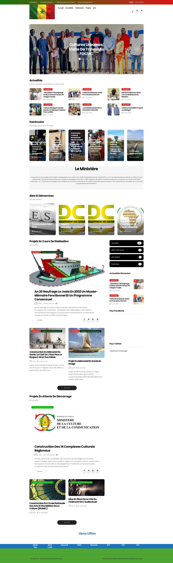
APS (123, 545)
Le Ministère (33, 2)
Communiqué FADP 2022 (42, 226)
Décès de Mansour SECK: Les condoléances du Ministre (131, 94)
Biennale (93, 545)
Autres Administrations (85, 2)
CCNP (50, 547)
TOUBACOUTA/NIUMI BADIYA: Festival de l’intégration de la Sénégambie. (41, 147)
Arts (94, 8)
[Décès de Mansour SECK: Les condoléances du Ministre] (114, 94)
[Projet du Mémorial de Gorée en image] (86, 343)
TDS (137, 545)
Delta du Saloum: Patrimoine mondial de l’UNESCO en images (115, 147)
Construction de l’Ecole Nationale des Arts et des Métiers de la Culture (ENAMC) (47, 506)
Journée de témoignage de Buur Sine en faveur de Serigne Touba (53, 94)
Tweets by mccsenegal (118, 351)
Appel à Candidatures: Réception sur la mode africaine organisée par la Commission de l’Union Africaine (129, 218)
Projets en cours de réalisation (51, 252)
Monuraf (64, 545)
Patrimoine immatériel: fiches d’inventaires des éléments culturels (96, 145)
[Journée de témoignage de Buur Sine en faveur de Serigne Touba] (35, 94)
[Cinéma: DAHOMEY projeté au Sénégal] (114, 109)
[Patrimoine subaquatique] (135, 145)
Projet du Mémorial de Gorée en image (84, 362)
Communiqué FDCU (101, 227)
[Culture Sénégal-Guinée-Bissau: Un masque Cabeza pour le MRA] (35, 109)
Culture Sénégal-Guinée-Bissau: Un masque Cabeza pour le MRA (54, 110)
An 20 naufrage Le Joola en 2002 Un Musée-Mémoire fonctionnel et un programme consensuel (66, 295)
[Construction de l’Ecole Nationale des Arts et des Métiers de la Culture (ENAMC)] (47, 489)
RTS (108, 545)
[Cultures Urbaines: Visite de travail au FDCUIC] (74, 94)
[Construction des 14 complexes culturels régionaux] (67, 423)
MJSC (83, 59)
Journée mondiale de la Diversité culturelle (92, 109)
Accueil (60, 8)
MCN (50, 545)
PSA (35, 547)
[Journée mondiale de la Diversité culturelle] (74, 109)
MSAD (35, 545)
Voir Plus (67, 388)
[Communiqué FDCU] (101, 219)
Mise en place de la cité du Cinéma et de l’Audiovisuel (82, 500)
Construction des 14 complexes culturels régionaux (64, 448)
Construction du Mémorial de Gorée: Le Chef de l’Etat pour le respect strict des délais (45, 354)
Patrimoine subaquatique (136, 152)
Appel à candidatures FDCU (71, 226)
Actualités (69, 8)
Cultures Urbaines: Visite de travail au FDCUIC (86, 49)
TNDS (79, 545)
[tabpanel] (37, 145)
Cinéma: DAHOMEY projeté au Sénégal (132, 109)
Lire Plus (40, 320)
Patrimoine (79, 8)
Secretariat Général (46, 2)
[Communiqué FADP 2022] (42, 219)
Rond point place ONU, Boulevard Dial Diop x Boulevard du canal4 (123, 558)
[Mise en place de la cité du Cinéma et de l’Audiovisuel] (86, 487)
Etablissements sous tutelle (66, 2)
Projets (88, 8)
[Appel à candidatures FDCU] (72, 219)
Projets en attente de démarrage (42, 407)
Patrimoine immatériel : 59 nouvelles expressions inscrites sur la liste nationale (56, 147)
